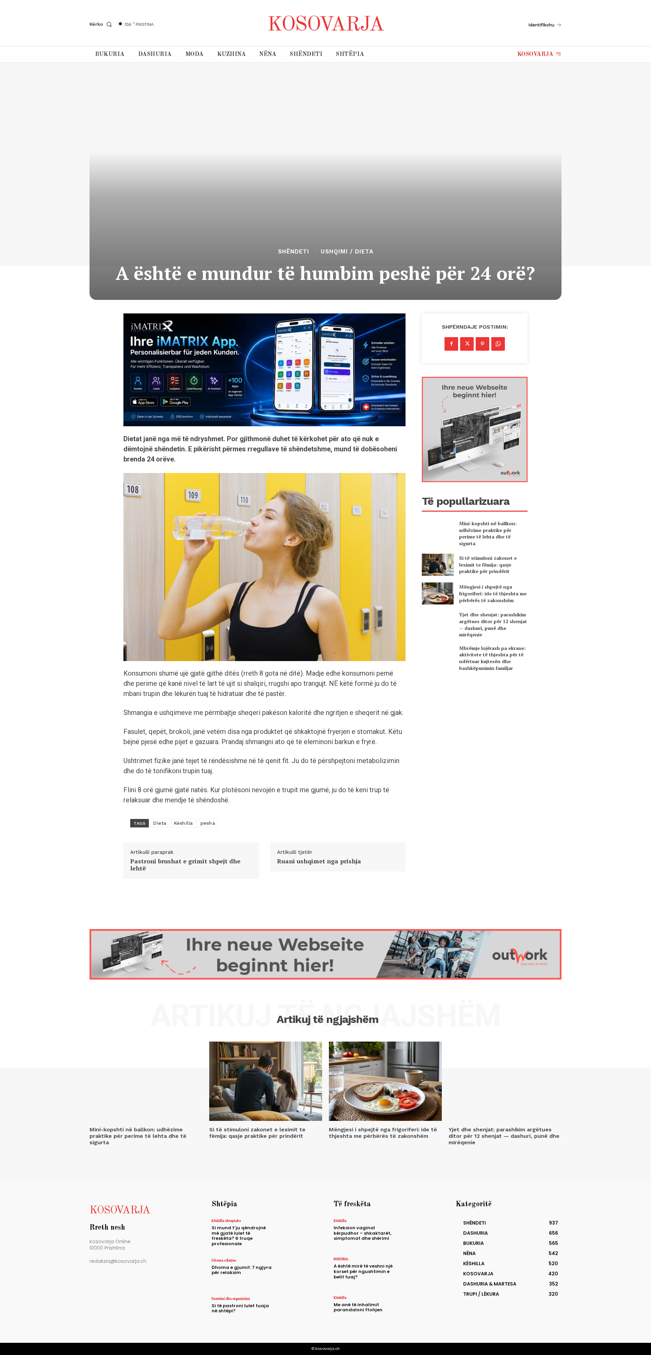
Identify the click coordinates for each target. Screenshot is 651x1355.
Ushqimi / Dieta (347, 251)
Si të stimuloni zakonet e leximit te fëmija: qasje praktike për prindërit (488, 564)
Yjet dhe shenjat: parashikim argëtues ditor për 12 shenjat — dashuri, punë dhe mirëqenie (493, 624)
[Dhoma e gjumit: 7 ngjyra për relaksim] (296, 1273)
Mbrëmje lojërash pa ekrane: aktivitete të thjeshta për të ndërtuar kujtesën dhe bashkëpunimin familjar (492, 658)
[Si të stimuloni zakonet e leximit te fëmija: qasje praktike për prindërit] (437, 565)
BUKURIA (341, 1259)
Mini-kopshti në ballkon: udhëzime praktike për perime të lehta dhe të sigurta (488, 533)
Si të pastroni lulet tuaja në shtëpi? (240, 1308)
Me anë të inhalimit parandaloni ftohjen (358, 1307)
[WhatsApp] (498, 344)
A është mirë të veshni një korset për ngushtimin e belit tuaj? (363, 1271)
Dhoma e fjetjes (224, 1260)
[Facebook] (451, 344)
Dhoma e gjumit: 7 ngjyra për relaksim (242, 1270)
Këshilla (183, 823)
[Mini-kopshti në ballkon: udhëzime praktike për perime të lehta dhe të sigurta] (437, 531)
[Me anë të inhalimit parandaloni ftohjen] (418, 1310)
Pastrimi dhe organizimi (231, 1298)
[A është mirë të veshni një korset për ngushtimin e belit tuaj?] (418, 1271)
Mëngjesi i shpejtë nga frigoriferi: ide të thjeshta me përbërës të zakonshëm (493, 593)
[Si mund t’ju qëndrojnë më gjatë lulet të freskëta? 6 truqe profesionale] (296, 1233)
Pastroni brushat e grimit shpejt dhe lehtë (185, 865)
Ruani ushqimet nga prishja (319, 861)
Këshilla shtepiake (226, 1220)
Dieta (159, 823)
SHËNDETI (293, 251)
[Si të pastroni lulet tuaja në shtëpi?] (296, 1311)
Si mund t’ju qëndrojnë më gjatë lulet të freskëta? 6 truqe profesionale (239, 1236)
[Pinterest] (482, 344)
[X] (467, 344)
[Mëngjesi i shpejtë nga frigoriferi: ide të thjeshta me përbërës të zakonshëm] (437, 593)
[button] (102, 24)
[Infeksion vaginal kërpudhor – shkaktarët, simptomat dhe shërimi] (418, 1233)
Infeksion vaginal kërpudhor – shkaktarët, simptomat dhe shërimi (362, 1233)
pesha (207, 823)
